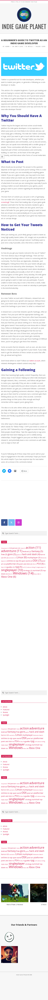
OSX (37, 560)
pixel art (30, 738)
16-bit (22, 548)
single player (41, 567)
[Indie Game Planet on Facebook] (4, 522)
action (33, 547)
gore (12, 554)
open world (26, 561)
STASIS (43, 904)
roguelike (10, 567)
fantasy (37, 551)
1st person (5, 548)
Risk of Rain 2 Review (15, 904)
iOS (6, 558)
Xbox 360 (37, 574)
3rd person (14, 548)
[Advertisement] (18, 499)
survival (38, 570)
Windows (23, 573)
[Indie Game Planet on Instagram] (18, 522)
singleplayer (12, 570)
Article (30, 46)
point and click (25, 564)
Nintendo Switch (38, 735)
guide (43, 46)
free (4, 554)
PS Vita (21, 741)
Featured (6, 709)
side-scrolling (31, 567)
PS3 (34, 564)
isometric (12, 558)
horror (3, 735)
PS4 (40, 563)
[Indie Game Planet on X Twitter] (11, 522)
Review (5, 712)
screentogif (5, 202)
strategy (27, 570)
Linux (22, 557)
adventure (11, 551)
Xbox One (8, 576)
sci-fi (25, 567)
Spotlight (6, 715)
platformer (12, 564)
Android (27, 551)
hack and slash (31, 554)
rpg (18, 566)
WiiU (10, 574)
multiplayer (33, 557)
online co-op (14, 560)
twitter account (34, 361)
